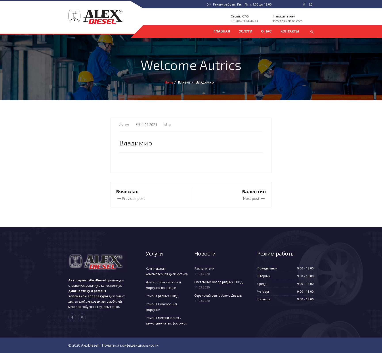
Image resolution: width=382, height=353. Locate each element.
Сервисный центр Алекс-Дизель (218, 295)
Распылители (204, 268)
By (127, 125)
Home (169, 82)
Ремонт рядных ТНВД (162, 296)
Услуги (245, 31)
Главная (222, 31)
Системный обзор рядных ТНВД (218, 282)
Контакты (290, 31)
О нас (266, 31)
